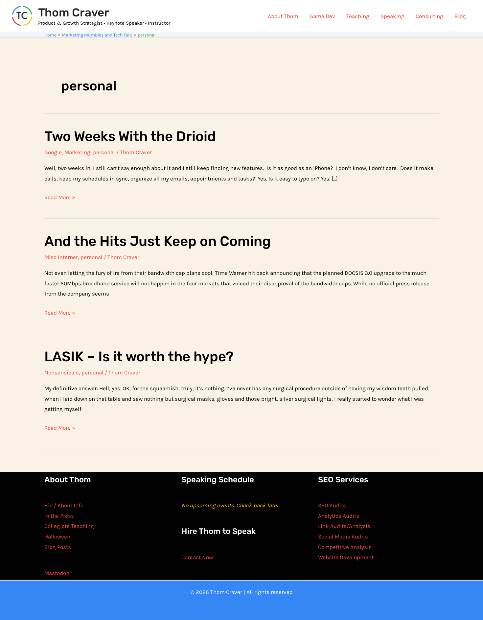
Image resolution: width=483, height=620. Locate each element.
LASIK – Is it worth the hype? (139, 356)
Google (53, 152)
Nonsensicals (61, 372)
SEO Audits (332, 505)
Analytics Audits (338, 516)
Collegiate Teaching (69, 526)
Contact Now (197, 557)
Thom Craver (73, 12)
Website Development (346, 557)
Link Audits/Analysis (344, 526)
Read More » (59, 198)
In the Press (59, 516)
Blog (460, 16)
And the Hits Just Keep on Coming (157, 241)
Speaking (392, 16)
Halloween (57, 536)
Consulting (429, 16)
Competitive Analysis (345, 547)
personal (104, 152)
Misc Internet (61, 257)
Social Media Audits (343, 536)
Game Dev (322, 16)
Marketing (77, 152)
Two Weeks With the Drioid (130, 136)
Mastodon (56, 573)
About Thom (283, 16)
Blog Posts (57, 547)
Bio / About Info (63, 505)
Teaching (357, 16)
